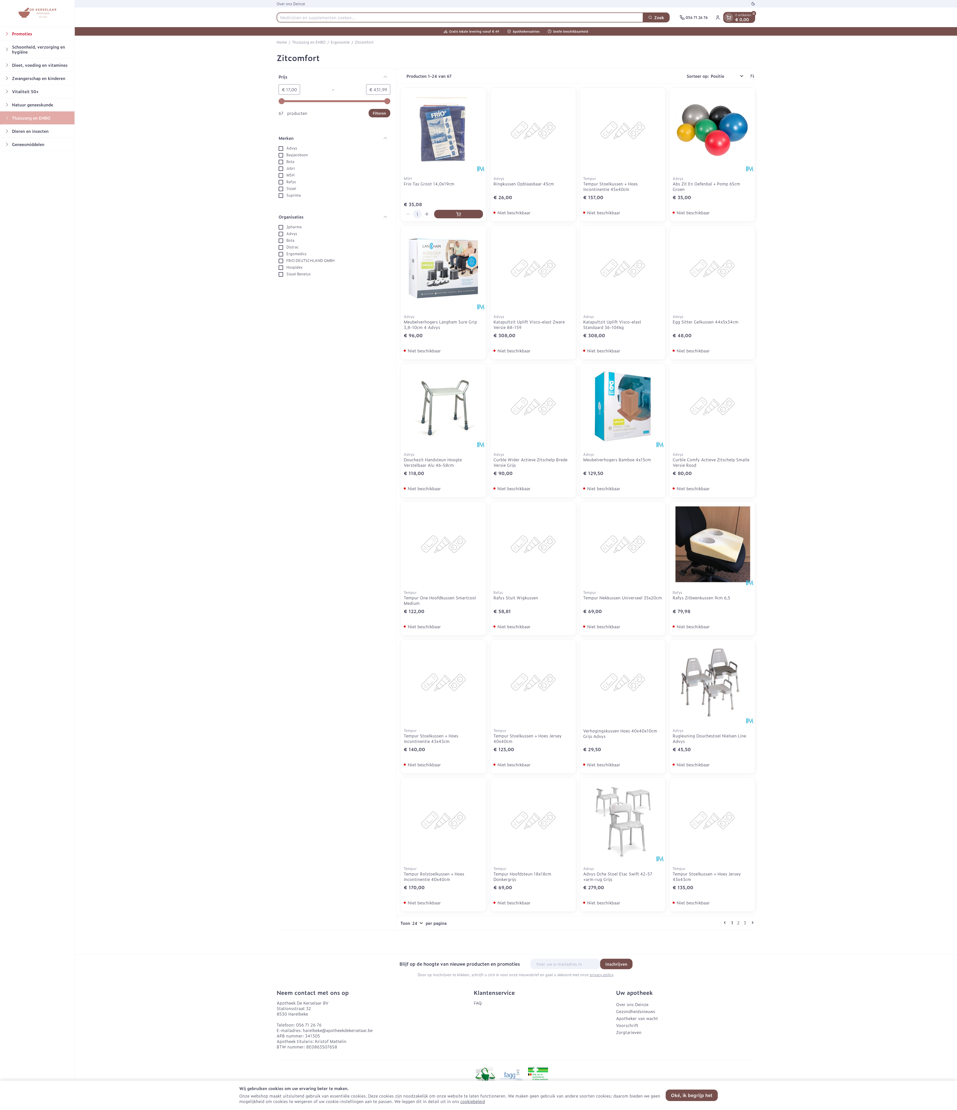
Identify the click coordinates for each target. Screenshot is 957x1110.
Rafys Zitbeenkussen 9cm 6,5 (701, 598)
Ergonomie (340, 42)
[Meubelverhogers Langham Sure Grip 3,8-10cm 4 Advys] (443, 268)
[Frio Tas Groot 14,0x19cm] (443, 130)
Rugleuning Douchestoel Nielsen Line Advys (709, 738)
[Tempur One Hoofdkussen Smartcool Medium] (443, 544)
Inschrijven (616, 964)
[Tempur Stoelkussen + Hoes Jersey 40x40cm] (533, 682)
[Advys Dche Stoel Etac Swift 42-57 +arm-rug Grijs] (622, 820)
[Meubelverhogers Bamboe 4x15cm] (622, 406)
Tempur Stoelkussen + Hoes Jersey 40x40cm (527, 738)
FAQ (478, 1003)
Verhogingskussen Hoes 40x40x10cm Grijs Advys (620, 733)
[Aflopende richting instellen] (752, 76)
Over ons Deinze (291, 3)
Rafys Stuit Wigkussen (515, 598)
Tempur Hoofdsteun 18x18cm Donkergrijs (522, 876)
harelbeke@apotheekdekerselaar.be (338, 1030)
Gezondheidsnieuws (635, 1011)
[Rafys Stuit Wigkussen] (533, 544)
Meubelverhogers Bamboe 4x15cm (617, 460)
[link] (725, 922)
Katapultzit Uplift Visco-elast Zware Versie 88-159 (529, 324)
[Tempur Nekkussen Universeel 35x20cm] (622, 544)
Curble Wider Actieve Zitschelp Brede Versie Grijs (530, 462)
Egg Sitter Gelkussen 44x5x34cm (705, 322)
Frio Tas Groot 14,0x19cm (429, 184)
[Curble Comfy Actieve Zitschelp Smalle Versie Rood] (712, 406)
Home (282, 42)
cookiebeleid (472, 1101)
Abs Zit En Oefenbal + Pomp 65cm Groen (706, 186)
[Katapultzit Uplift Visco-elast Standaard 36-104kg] (622, 268)
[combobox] (460, 17)
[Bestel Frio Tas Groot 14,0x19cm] (458, 214)
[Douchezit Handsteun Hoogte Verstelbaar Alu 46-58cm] (443, 406)
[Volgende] (751, 922)
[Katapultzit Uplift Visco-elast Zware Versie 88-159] (533, 268)
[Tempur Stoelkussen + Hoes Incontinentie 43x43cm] (443, 682)
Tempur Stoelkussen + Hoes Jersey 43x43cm (707, 876)
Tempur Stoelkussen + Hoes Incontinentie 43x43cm (431, 738)
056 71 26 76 (308, 1025)
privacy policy (601, 974)
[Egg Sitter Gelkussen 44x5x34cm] (712, 268)
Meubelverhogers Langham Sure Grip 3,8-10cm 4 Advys (440, 324)
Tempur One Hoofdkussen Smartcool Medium (440, 600)
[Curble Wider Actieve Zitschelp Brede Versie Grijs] (533, 406)
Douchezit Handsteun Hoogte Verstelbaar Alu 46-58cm (433, 462)
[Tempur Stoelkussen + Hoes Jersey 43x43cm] (712, 820)
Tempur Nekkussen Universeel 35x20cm (622, 598)
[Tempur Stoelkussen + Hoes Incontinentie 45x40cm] (622, 130)
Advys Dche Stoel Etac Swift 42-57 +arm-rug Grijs (617, 876)
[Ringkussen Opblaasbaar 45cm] (533, 130)
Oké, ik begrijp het (692, 1095)
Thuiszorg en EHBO (308, 42)
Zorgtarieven (628, 1032)
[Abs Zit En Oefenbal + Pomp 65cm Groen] (712, 130)
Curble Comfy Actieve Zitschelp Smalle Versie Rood (711, 462)
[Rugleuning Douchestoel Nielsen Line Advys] (712, 682)
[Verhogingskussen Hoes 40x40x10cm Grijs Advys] (622, 682)
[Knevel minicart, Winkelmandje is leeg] (728, 17)
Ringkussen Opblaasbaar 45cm (523, 184)
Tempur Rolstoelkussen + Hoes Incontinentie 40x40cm (434, 876)
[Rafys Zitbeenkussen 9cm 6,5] (712, 544)
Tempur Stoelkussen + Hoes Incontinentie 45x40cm (610, 186)
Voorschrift (627, 1025)
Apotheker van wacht (637, 1018)
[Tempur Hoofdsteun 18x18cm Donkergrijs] (533, 820)
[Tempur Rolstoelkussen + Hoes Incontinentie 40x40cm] (443, 820)
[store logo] (37, 13)
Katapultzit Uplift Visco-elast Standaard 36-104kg (612, 324)
